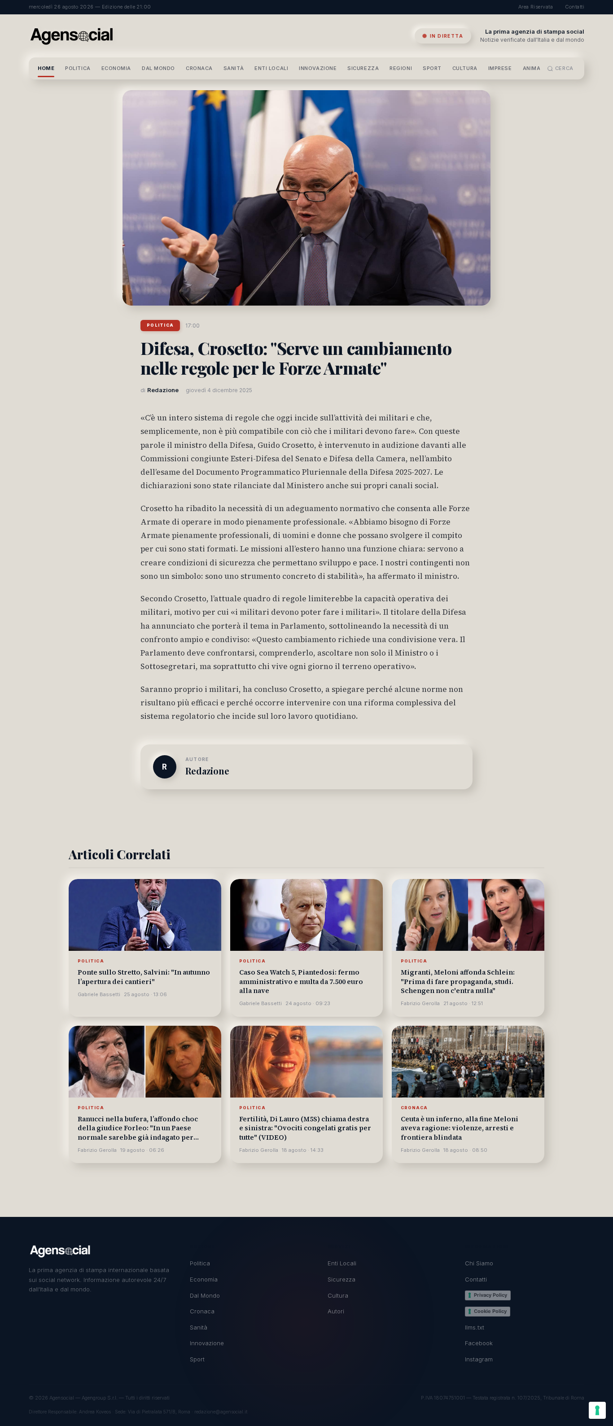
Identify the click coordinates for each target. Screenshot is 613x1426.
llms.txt (474, 1327)
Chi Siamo (479, 1263)
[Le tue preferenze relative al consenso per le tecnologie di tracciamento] (597, 1410)
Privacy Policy (490, 1295)
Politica (77, 68)
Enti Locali (271, 68)
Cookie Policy (490, 1311)
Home (46, 68)
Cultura (464, 68)
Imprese (500, 68)
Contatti (574, 7)
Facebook (479, 1343)
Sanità (233, 68)
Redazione (207, 771)
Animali (534, 68)
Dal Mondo (158, 68)
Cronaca (199, 68)
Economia (116, 68)
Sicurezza (363, 68)
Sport (432, 68)
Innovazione (318, 68)
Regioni (401, 68)
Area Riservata (535, 7)
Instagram (479, 1359)
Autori (336, 1311)
